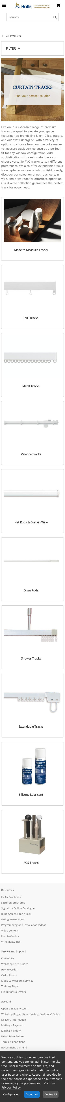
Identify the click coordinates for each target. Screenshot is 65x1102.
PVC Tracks (31, 318)
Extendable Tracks (31, 726)
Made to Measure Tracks (31, 250)
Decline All (50, 1094)
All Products (13, 36)
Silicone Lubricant (31, 795)
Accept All (32, 1094)
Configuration (11, 1094)
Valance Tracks (31, 454)
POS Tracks (31, 863)
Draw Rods (31, 590)
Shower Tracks (31, 658)
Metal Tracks (31, 386)
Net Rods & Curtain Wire (31, 522)
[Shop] (32, 5)
